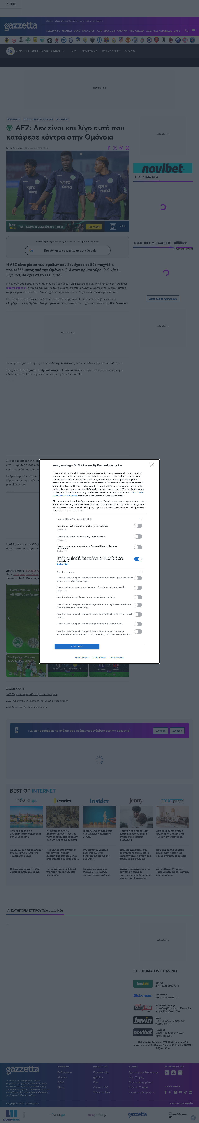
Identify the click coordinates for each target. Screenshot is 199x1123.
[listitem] (99, 519)
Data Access (99, 657)
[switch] (138, 526)
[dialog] (99, 561)
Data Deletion (82, 657)
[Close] (153, 466)
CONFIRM (77, 646)
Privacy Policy (117, 657)
